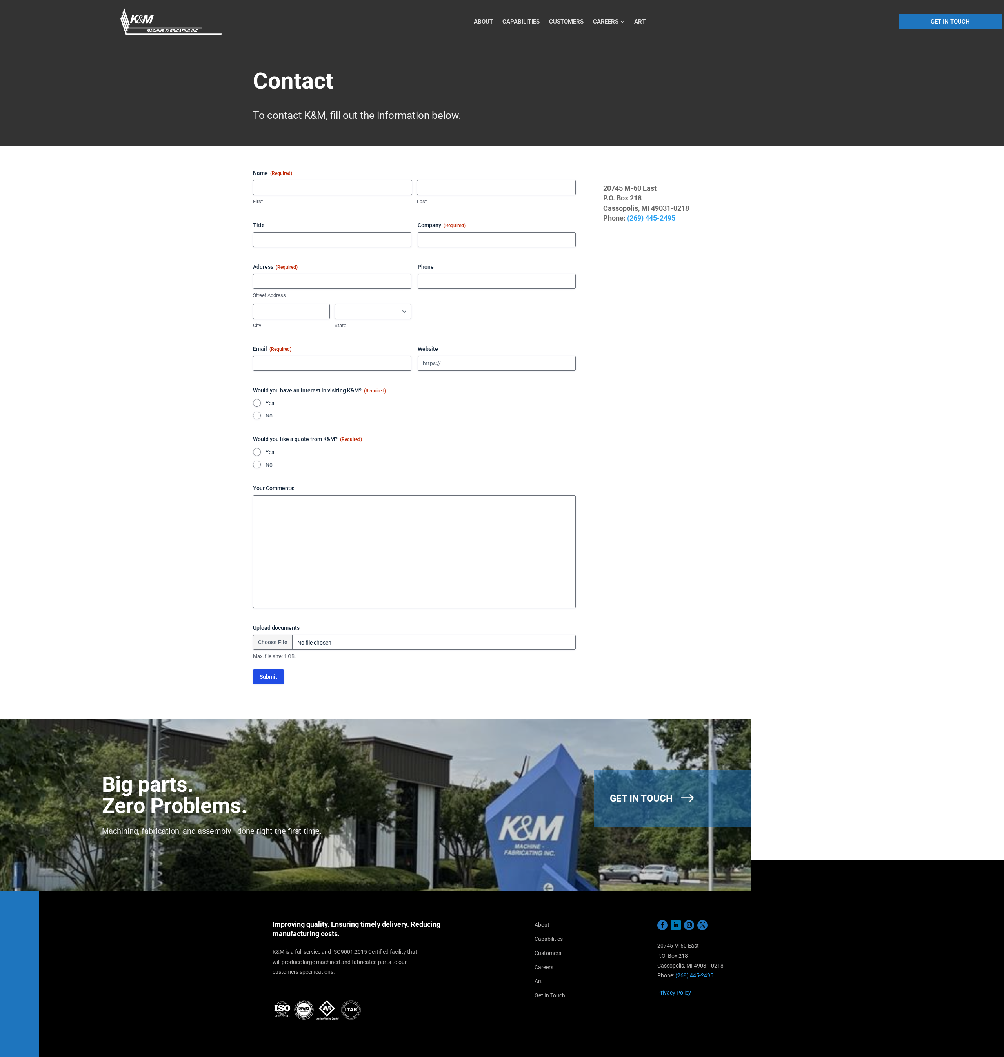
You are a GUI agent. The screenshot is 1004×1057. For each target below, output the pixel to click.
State (340, 325)
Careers (544, 967)
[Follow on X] (702, 925)
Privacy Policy (674, 993)
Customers (548, 953)
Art (538, 981)
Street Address (269, 295)
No (269, 415)
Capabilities (549, 939)
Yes (270, 403)
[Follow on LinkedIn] (676, 925)
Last (422, 201)
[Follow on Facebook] (662, 925)
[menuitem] (483, 21)
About (542, 925)
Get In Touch (550, 995)
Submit (268, 677)
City (257, 325)
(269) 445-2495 (651, 218)
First (258, 201)
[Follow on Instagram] (689, 925)
